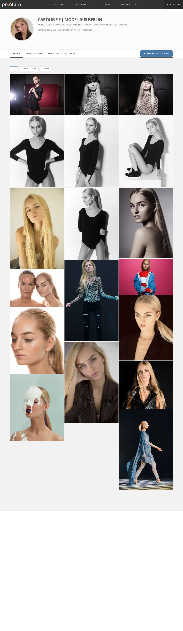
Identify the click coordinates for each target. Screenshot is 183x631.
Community (124, 4)
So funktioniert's (58, 4)
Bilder (16, 53)
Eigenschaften (34, 53)
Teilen (71, 53)
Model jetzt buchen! (158, 53)
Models (109, 4)
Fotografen (79, 4)
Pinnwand (53, 53)
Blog (137, 4)
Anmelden (175, 4)
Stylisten (95, 4)
